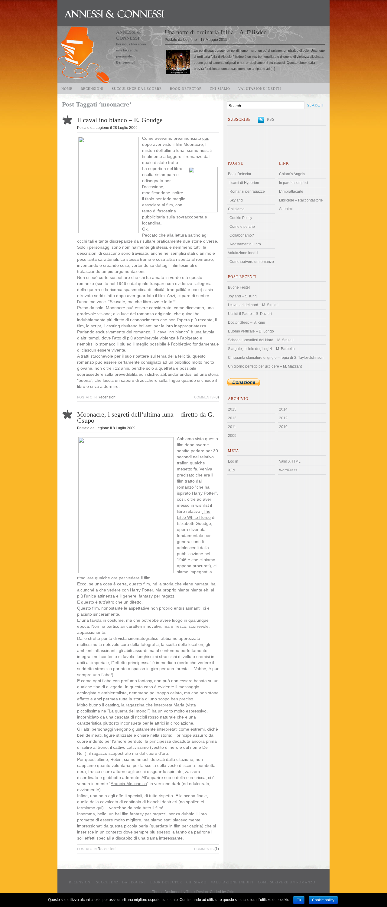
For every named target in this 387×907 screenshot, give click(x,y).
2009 (232, 436)
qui (205, 138)
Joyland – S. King (242, 296)
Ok (299, 900)
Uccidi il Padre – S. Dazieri (250, 314)
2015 (232, 409)
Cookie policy (323, 900)
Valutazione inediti (259, 88)
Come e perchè (242, 226)
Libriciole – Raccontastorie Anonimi (301, 204)
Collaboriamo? (241, 235)
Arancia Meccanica (129, 783)
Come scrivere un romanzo (251, 262)
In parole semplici (293, 183)
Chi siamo (220, 88)
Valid (290, 461)
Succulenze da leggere (137, 88)
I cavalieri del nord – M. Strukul (253, 305)
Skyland (236, 200)
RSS (271, 119)
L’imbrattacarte (291, 191)
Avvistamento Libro (245, 244)
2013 (232, 418)
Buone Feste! (239, 287)
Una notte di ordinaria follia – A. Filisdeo (216, 32)
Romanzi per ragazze (247, 191)
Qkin (230, 892)
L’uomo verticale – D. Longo (251, 331)
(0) (206, 397)
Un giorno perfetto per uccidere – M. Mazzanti (265, 366)
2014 (283, 409)
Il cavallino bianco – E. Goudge (120, 120)
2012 (283, 418)
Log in (233, 461)
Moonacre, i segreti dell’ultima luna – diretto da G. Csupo (145, 417)
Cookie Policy (240, 218)
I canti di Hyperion (244, 183)
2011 (232, 427)
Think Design (197, 892)
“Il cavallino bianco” (171, 332)
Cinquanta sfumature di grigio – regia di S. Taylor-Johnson (276, 357)
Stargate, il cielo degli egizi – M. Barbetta (261, 349)
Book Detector (186, 88)
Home (67, 88)
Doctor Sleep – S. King (246, 322)
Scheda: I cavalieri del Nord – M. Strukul (261, 340)
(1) (206, 849)
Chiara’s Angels (292, 174)
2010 (283, 427)
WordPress (288, 470)
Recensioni (92, 88)
